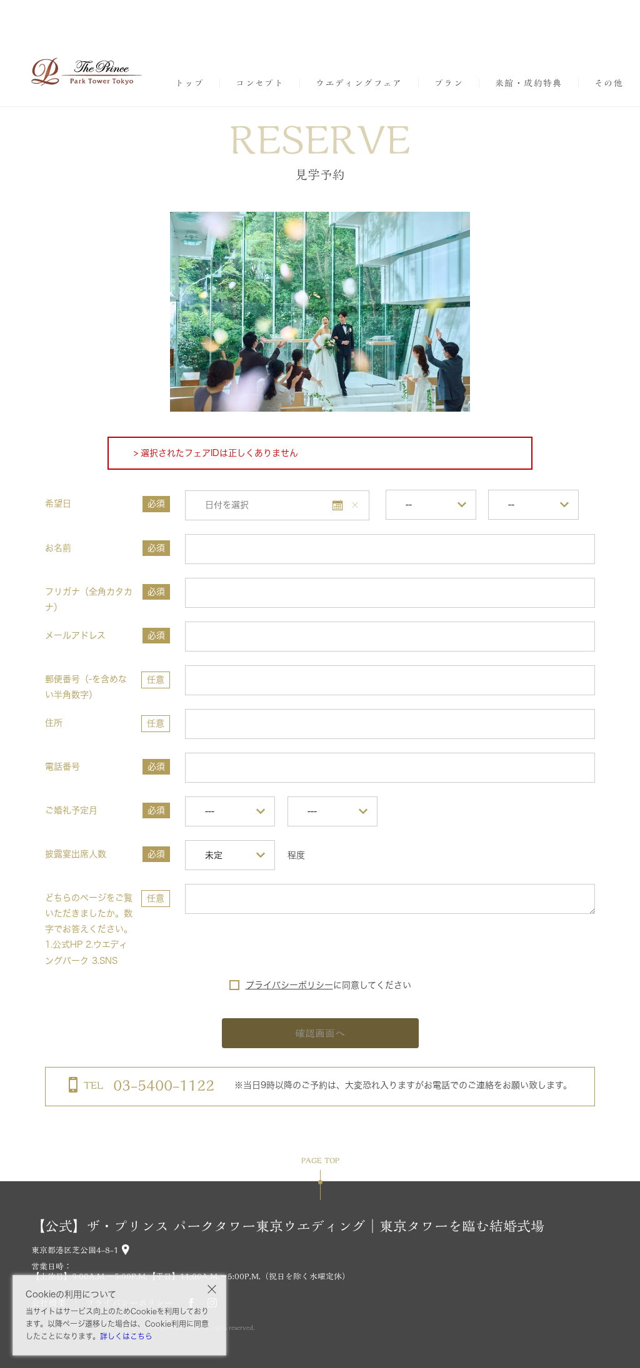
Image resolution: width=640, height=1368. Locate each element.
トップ (189, 83)
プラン (448, 83)
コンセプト (260, 83)
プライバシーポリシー (289, 985)
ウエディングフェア (359, 83)
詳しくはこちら (126, 1336)
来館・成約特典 (528, 83)
